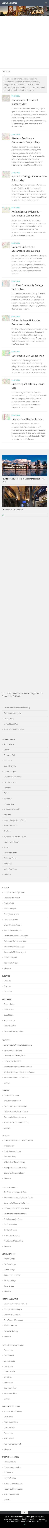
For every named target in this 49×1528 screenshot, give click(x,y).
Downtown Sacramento (12, 777)
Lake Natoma (9, 1355)
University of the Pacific (12, 1061)
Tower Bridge (9, 1286)
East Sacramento (10, 782)
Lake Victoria (8, 1366)
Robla (6, 847)
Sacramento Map (9, 3)
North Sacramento (10, 826)
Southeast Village (10, 853)
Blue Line (7, 981)
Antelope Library (10, 1157)
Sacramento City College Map (28, 355)
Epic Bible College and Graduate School (18, 1067)
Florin (6, 793)
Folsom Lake (8, 1350)
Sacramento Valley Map (12, 713)
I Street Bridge (9, 1270)
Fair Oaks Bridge (10, 1264)
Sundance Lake (9, 1372)
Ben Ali (6, 750)
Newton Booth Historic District (15, 820)
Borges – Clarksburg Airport (14, 892)
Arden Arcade (9, 744)
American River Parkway (13, 1411)
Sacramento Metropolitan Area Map (17, 708)
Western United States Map (14, 729)
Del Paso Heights (10, 771)
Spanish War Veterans (12, 1315)
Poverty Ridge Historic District (15, 836)
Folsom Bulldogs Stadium (13, 1489)
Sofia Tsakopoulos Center (13, 1219)
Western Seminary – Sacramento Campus (19, 1072)
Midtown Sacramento (12, 809)
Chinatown (8, 761)
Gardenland (8, 798)
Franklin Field (9, 903)
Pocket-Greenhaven (11, 842)
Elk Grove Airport (10, 909)
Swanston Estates (10, 858)
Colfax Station (9, 1010)
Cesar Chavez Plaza (11, 1422)
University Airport (10, 957)
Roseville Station (10, 1026)
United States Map (11, 724)
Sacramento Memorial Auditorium (16, 1203)
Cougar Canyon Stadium (13, 1467)
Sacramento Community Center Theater (18, 1197)
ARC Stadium (9, 1473)
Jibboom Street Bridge (12, 1275)
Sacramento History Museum (15, 1117)
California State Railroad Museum (16, 1112)
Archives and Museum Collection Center (18, 1140)
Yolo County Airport (11, 963)
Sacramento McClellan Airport (15, 952)
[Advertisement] (24, 42)
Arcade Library (9, 1146)
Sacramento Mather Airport (14, 947)
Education (16, 96)
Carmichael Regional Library (14, 1173)
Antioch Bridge (9, 1259)
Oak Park (7, 831)
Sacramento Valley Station (13, 1031)
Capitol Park (8, 1417)
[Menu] (46, 3)
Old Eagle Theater (10, 1230)
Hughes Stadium (10, 1478)
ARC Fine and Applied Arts (13, 1241)
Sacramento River (10, 1393)
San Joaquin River (10, 1388)
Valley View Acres (10, 869)
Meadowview (9, 804)
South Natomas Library (12, 1151)
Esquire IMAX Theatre (12, 1235)
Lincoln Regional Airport (12, 925)
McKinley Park (9, 1438)
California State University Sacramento (18, 1045)
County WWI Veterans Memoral (15, 1304)
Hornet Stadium (10, 1462)
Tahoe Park (8, 864)
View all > (7, 874)
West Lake (8, 1377)
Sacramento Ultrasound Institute (16, 1077)
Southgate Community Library (15, 1168)
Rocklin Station (9, 1020)
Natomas (7, 815)
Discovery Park (9, 1428)
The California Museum (12, 1101)
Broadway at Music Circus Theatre (16, 1208)
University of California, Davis (14, 1056)
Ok (25, 1524)
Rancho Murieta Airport (12, 930)
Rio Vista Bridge (10, 1280)
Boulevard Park (9, 755)
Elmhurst (7, 788)
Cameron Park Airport (12, 898)
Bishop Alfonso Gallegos (13, 1309)
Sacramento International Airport (16, 936)
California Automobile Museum (15, 1106)
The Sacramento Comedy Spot (15, 1192)
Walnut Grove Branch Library (14, 1162)
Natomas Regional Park (12, 1444)
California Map (9, 719)
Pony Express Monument (13, 1320)
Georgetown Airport (11, 914)
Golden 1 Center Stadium (13, 1483)
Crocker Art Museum (11, 1095)
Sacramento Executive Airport (15, 941)
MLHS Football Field (11, 1494)
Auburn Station (9, 1004)
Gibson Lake (8, 1383)
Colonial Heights (10, 766)
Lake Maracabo (9, 1361)
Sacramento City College (13, 1050)
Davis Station (9, 1015)
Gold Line (7, 986)
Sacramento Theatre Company (15, 1214)
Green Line (8, 992)
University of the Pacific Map (27, 419)
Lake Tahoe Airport (11, 919)
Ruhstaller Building (11, 1331)
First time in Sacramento (12, 510)
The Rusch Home (10, 1326)
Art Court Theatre (10, 1225)
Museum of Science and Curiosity (16, 1122)
